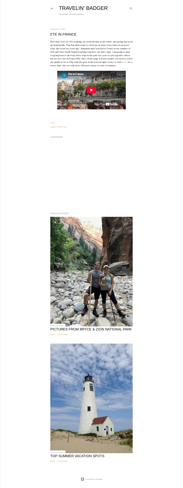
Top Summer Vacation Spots (77, 456)
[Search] (131, 8)
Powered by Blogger (93, 479)
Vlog (64, 127)
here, (124, 62)
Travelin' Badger (83, 8)
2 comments (62, 461)
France (59, 127)
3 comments (62, 334)
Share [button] (52, 123)
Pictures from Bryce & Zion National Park (91, 329)
